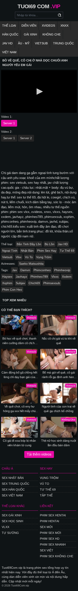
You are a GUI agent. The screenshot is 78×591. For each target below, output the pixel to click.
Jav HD (63, 244)
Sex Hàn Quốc (13, 489)
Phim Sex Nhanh (53, 544)
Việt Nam (9, 52)
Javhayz (21, 276)
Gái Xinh (30, 34)
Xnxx (64, 25)
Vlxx (18, 257)
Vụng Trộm (43, 257)
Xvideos (48, 25)
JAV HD (7, 43)
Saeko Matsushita (31, 263)
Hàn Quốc (10, 34)
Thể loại (9, 25)
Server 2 (26, 138)
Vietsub (41, 43)
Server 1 (9, 123)
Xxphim (7, 283)
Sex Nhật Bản (13, 478)
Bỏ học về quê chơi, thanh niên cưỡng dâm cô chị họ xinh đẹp (19, 341)
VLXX (5, 527)
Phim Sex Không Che (56, 556)
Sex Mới (46, 527)
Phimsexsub (51, 283)
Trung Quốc (63, 43)
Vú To (29, 257)
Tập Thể (46, 495)
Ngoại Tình (9, 250)
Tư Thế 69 (67, 250)
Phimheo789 (39, 276)
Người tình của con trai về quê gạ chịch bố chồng (58, 409)
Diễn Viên (28, 25)
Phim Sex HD (49, 538)
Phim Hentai (49, 521)
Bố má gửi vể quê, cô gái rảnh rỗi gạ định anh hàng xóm (58, 375)
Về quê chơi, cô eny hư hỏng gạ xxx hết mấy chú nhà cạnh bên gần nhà (19, 409)
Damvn (25, 270)
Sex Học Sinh (12, 521)
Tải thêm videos (39, 454)
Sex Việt (46, 550)
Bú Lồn (49, 244)
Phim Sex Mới (50, 533)
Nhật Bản (27, 250)
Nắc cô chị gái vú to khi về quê (59, 341)
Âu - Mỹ (23, 43)
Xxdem (67, 276)
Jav (14, 270)
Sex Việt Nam (12, 495)
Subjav (20, 283)
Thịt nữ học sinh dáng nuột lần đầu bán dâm (58, 443)
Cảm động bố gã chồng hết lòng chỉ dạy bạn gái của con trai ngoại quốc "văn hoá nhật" (19, 375)
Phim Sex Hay (46, 250)
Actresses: (8, 263)
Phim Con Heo (12, 289)
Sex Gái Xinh (12, 515)
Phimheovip (62, 270)
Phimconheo (42, 270)
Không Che (51, 34)
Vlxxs (54, 276)
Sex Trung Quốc (15, 483)
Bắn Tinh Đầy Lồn (29, 244)
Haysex (7, 276)
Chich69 (34, 283)
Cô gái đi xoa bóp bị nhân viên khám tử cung (19, 443)
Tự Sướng (10, 533)
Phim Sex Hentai (53, 515)
